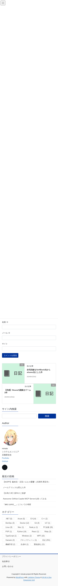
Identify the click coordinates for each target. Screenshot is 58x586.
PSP (9, 532)
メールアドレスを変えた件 (14, 487)
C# (33, 519)
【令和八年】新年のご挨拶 (14, 493)
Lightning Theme (34, 577)
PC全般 (48, 527)
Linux (9, 527)
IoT (47, 523)
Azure (21, 519)
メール (6, 333)
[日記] (13, 373)
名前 (5, 322)
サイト (5, 344)
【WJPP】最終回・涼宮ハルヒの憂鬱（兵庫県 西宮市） (26, 482)
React (35, 532)
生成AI (24, 544)
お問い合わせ (7, 566)
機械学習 (10, 544)
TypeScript (11, 536)
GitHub (5, 461)
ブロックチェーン (28, 540)
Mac (21, 527)
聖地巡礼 (39, 544)
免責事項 (6, 561)
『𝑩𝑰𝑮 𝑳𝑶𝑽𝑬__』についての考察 (17, 504)
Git (37, 523)
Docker (24, 523)
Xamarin (10, 540)
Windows (27, 536)
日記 (46, 540)
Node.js (33, 527)
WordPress (20, 577)
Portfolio (5, 458)
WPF (41, 536)
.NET (9, 519)
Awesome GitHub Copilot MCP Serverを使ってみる (25, 499)
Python (21, 532)
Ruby (48, 532)
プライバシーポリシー (11, 556)
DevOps (10, 523)
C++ (44, 519)
